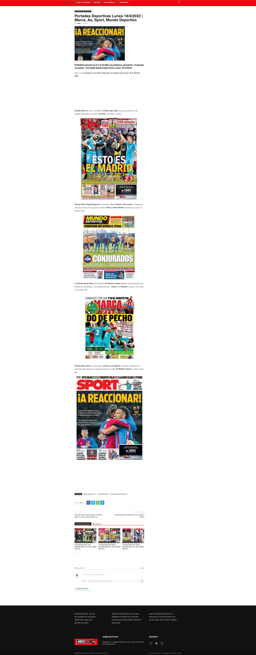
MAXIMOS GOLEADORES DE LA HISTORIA (125, 614)
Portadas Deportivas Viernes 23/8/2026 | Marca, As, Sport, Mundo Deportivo (109, 547)
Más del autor (97, 524)
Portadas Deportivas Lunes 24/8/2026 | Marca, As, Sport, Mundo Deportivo (85, 547)
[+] (111, 581)
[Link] (105, 581)
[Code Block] (102, 581)
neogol (79, 23)
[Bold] (83, 581)
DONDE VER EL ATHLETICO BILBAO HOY (162, 617)
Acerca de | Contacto (155, 653)
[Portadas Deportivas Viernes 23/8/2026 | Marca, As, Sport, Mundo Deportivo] (109, 535)
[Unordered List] (97, 581)
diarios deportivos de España (108, 73)
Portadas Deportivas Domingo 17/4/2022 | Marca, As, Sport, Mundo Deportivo (88, 516)
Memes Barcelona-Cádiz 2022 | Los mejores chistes (129, 516)
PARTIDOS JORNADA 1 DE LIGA (85, 614)
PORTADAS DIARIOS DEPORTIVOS (83, 11)
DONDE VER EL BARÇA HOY (84, 620)
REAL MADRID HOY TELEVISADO (85, 617)
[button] (179, 3)
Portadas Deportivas (103, 494)
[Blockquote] (100, 581)
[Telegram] (102, 503)
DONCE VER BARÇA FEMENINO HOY (161, 614)
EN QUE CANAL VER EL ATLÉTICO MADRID (163, 620)
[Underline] (88, 581)
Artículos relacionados (83, 524)
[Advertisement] (109, 94)
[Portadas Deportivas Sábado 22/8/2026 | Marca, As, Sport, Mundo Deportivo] (133, 535)
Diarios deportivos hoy (89, 494)
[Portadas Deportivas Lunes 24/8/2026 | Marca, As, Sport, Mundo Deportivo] (85, 535)
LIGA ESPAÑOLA (109, 2)
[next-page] (79, 553)
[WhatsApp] (98, 503)
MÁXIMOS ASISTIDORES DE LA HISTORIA (125, 617)
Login (142, 568)
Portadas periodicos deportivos (118, 494)
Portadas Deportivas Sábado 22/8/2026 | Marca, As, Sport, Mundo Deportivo (133, 547)
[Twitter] (93, 503)
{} (108, 581)
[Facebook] (88, 503)
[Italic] (86, 581)
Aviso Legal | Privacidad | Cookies (171, 653)
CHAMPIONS (123, 2)
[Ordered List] (94, 581)
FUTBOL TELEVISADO (83, 2)
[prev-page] (76, 553)
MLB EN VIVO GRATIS (81, 623)
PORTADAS (97, 2)
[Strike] (91, 581)
